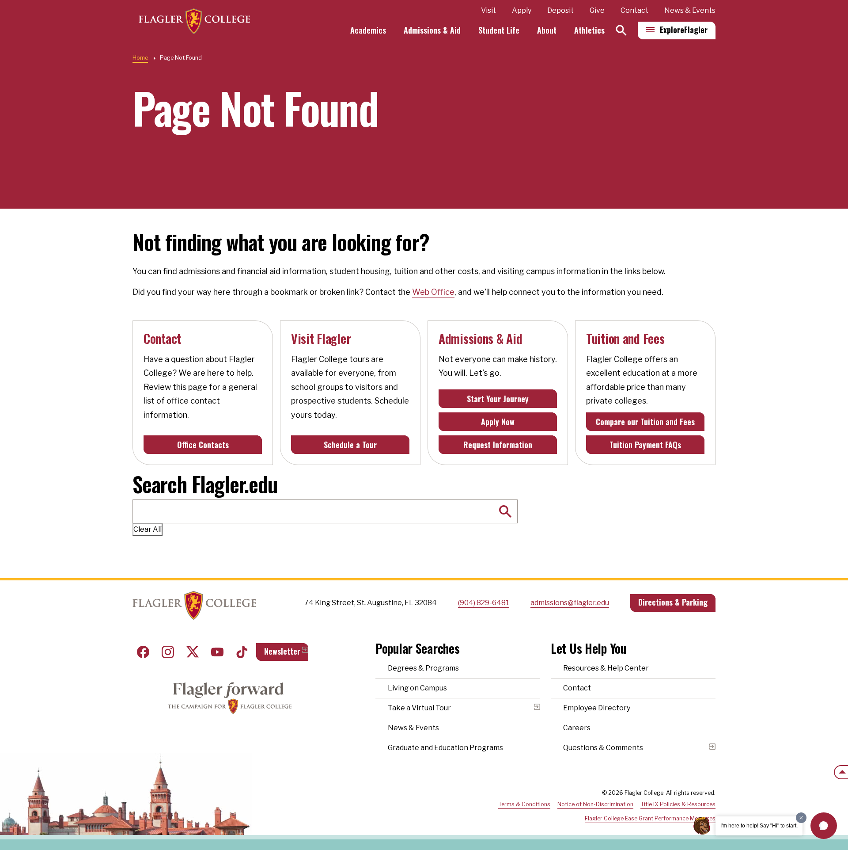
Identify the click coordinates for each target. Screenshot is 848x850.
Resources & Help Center (606, 668)
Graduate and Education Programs (445, 747)
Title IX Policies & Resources (678, 804)
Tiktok (242, 652)
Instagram (167, 652)
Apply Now (498, 421)
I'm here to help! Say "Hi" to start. (759, 826)
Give (597, 10)
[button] (823, 825)
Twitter (192, 652)
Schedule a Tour (350, 444)
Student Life (498, 30)
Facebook (143, 652)
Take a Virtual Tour (419, 708)
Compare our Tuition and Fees (645, 421)
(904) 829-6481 (483, 602)
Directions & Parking (673, 602)
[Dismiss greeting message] (801, 817)
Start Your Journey (498, 398)
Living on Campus (417, 688)
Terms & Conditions (524, 804)
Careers (577, 728)
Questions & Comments (603, 747)
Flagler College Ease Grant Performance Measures (650, 818)
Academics (368, 30)
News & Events (690, 10)
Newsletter (282, 651)
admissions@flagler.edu (569, 602)
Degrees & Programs (423, 668)
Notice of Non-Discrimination (595, 804)
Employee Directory (596, 708)
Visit (488, 10)
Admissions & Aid (432, 30)
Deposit (560, 10)
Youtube (217, 652)
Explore (684, 29)
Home (140, 57)
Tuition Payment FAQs (645, 444)
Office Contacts (203, 444)
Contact (634, 10)
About (546, 30)
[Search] (621, 30)
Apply (521, 10)
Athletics (589, 30)
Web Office (433, 292)
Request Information (497, 444)
